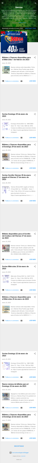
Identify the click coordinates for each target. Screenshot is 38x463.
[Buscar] (35, 3)
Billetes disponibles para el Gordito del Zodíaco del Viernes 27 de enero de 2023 (16, 236)
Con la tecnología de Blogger (20, 452)
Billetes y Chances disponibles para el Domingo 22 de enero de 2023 (16, 416)
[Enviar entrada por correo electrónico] (21, 82)
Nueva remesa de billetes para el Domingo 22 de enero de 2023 (15, 385)
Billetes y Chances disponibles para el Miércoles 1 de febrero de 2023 (16, 58)
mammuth (23, 456)
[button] (35, 57)
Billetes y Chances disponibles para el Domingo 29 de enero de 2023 (16, 146)
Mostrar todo (30, 28)
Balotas (19, 7)
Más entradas (19, 446)
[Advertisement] (19, 98)
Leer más (32, 81)
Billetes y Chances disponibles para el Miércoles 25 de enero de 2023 (16, 298)
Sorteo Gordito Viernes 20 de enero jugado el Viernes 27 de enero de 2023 (16, 177)
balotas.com (22, 22)
